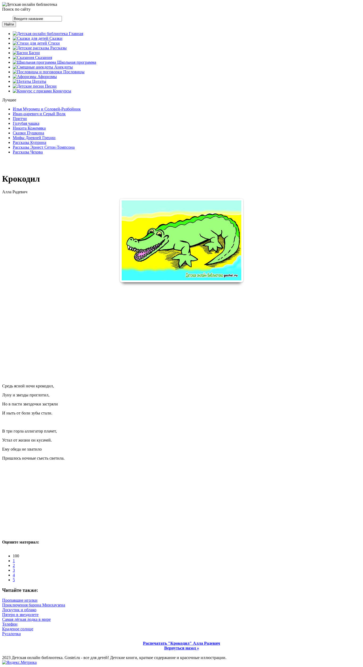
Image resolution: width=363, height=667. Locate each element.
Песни (50, 86)
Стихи (53, 43)
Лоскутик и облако (19, 610)
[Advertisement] (181, 328)
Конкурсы (61, 91)
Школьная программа (76, 62)
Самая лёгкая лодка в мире (26, 619)
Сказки (55, 38)
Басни (34, 52)
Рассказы (58, 48)
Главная (75, 33)
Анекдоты (63, 67)
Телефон (10, 624)
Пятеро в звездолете (20, 614)
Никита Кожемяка (29, 128)
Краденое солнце (17, 629)
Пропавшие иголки (19, 600)
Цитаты (38, 81)
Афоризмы (46, 76)
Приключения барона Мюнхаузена (33, 605)
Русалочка (11, 633)
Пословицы (73, 72)
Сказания (43, 57)
